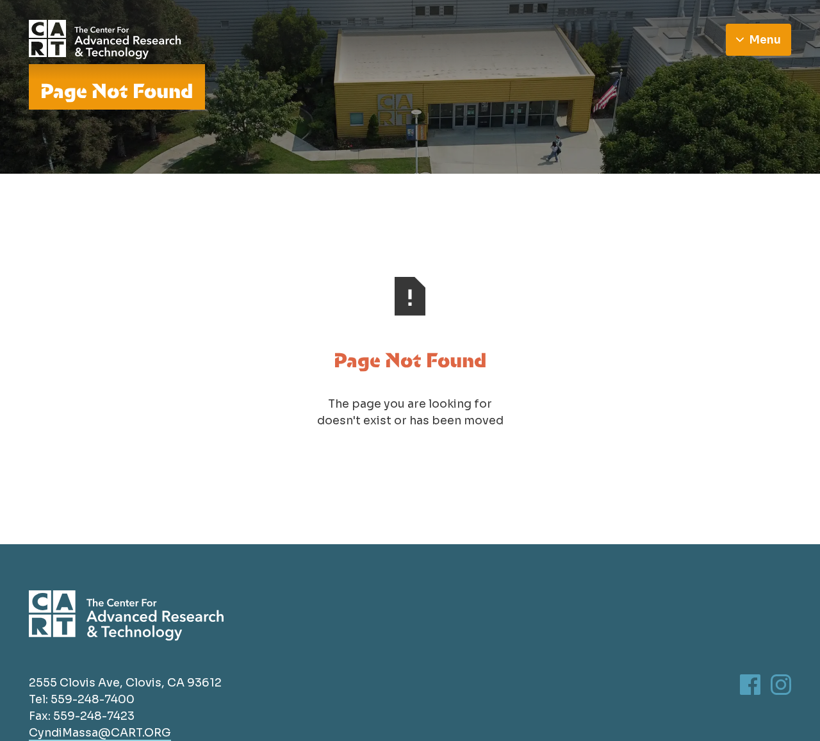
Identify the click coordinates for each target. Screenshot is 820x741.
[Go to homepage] (105, 40)
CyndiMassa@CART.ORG (100, 733)
